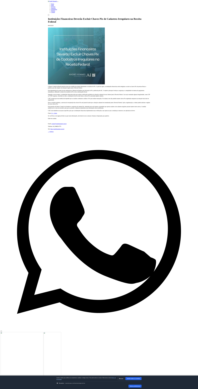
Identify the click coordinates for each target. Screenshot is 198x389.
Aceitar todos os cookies (133, 378)
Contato (53, 12)
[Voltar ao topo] (1, 331)
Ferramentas (54, 9)
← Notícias (51, 131)
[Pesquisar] (48, 15)
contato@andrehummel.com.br (59, 123)
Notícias (53, 11)
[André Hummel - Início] (52, 1)
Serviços (53, 6)
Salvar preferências (135, 386)
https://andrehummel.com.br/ (57, 129)
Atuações (53, 8)
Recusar (121, 378)
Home (52, 4)
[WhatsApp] (99, 329)
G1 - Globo (54, 113)
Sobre (52, 5)
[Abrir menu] (57, 1)
